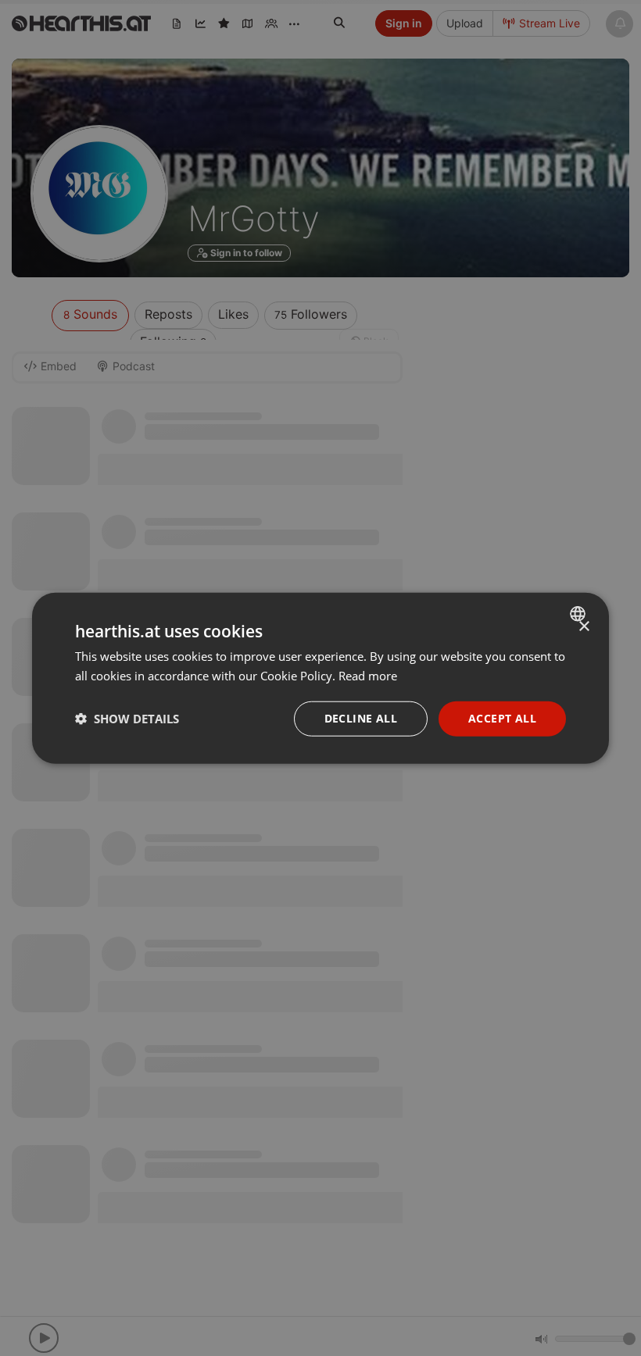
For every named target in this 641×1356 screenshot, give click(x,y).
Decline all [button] (360, 718)
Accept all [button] (502, 718)
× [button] (583, 627)
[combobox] (579, 614)
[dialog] (320, 678)
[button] (127, 718)
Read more (367, 675)
